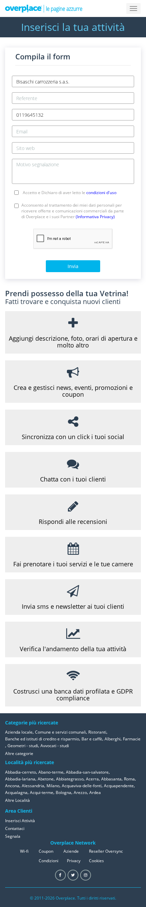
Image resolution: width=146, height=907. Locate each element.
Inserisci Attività (20, 821)
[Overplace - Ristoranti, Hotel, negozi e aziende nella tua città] (44, 8)
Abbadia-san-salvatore (87, 772)
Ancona (12, 786)
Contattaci (14, 828)
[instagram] (85, 875)
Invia (73, 266)
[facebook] (60, 875)
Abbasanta (111, 779)
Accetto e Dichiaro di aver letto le (69, 192)
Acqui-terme (41, 792)
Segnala (12, 836)
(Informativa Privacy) (95, 217)
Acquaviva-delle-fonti (82, 786)
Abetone (46, 779)
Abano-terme (50, 772)
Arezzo (80, 792)
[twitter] (73, 875)
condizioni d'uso (101, 192)
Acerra (92, 779)
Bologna (63, 792)
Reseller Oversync (106, 851)
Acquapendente (119, 786)
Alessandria (33, 786)
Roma (129, 779)
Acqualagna (16, 792)
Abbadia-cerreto (20, 772)
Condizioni (48, 861)
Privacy (73, 861)
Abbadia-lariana (20, 779)
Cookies (96, 861)
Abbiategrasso (70, 779)
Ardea (95, 792)
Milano (53, 786)
